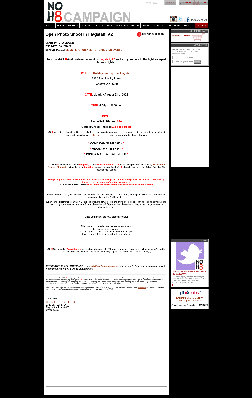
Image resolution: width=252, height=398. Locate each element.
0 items (176, 35)
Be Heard (122, 25)
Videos (85, 25)
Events (98, 25)
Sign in (187, 2)
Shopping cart (199, 31)
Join (203, 2)
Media (135, 25)
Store (146, 25)
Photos (73, 25)
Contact (160, 25)
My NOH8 (174, 25)
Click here (142, 288)
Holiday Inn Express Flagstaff (112, 73)
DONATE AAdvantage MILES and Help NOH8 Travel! (189, 299)
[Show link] (189, 269)
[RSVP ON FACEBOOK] (151, 34)
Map (109, 25)
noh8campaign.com (99, 135)
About (49, 25)
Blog (60, 25)
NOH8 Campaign (89, 11)
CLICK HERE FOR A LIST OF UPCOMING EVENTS (93, 50)
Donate (202, 25)
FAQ (186, 25)
